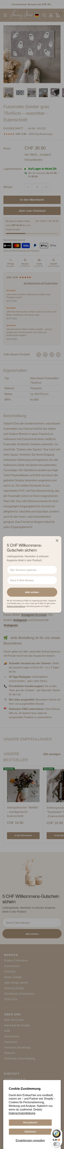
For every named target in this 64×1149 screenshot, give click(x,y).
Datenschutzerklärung (22, 1113)
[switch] (56, 1144)
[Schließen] (57, 540)
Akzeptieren (30, 1122)
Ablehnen (30, 1131)
